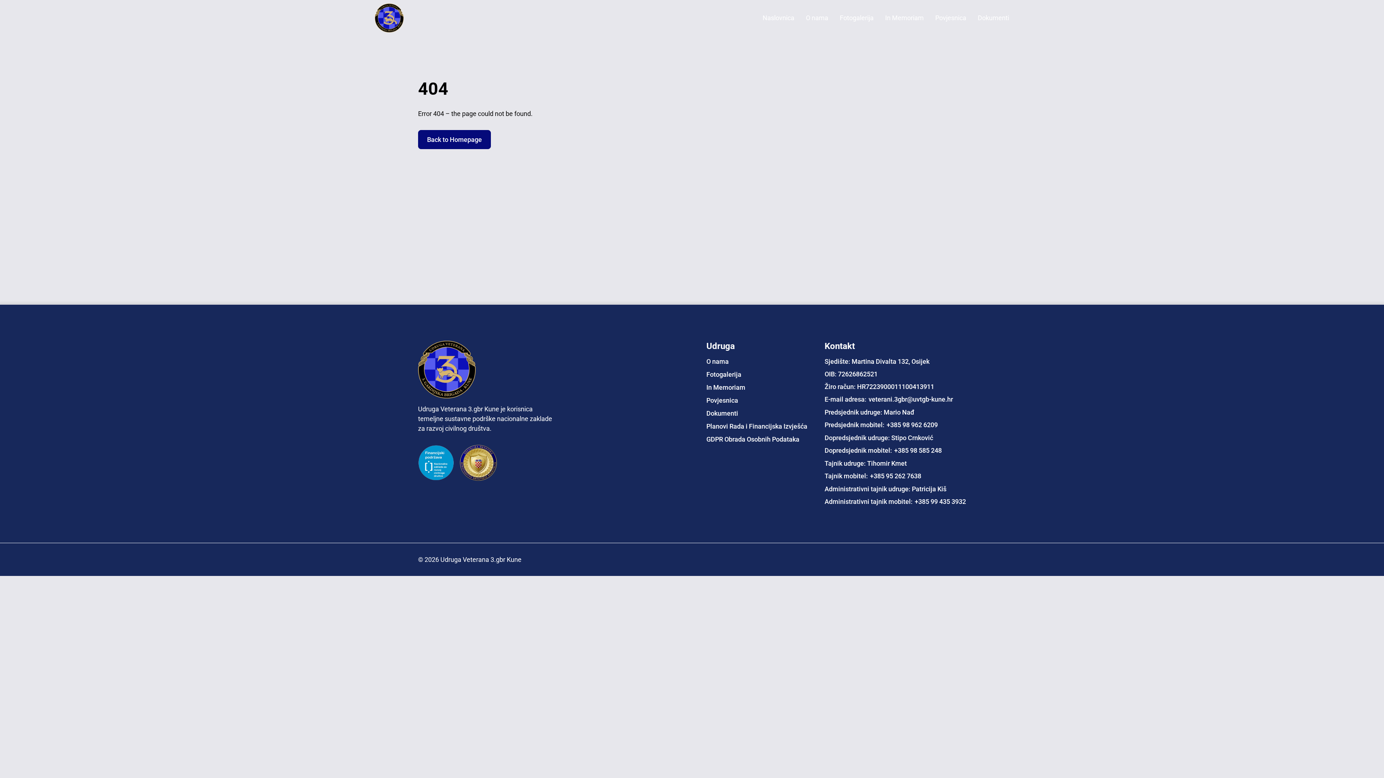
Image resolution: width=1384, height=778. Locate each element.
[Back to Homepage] (403, 18)
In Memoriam (904, 18)
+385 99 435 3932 (940, 501)
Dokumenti (993, 18)
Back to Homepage (454, 139)
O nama (817, 18)
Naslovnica (778, 18)
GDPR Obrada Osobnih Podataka (752, 439)
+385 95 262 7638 (895, 476)
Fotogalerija (857, 18)
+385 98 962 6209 (912, 425)
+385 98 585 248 (918, 450)
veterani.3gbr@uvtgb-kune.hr (911, 399)
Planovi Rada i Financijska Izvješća (756, 426)
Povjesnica (950, 18)
